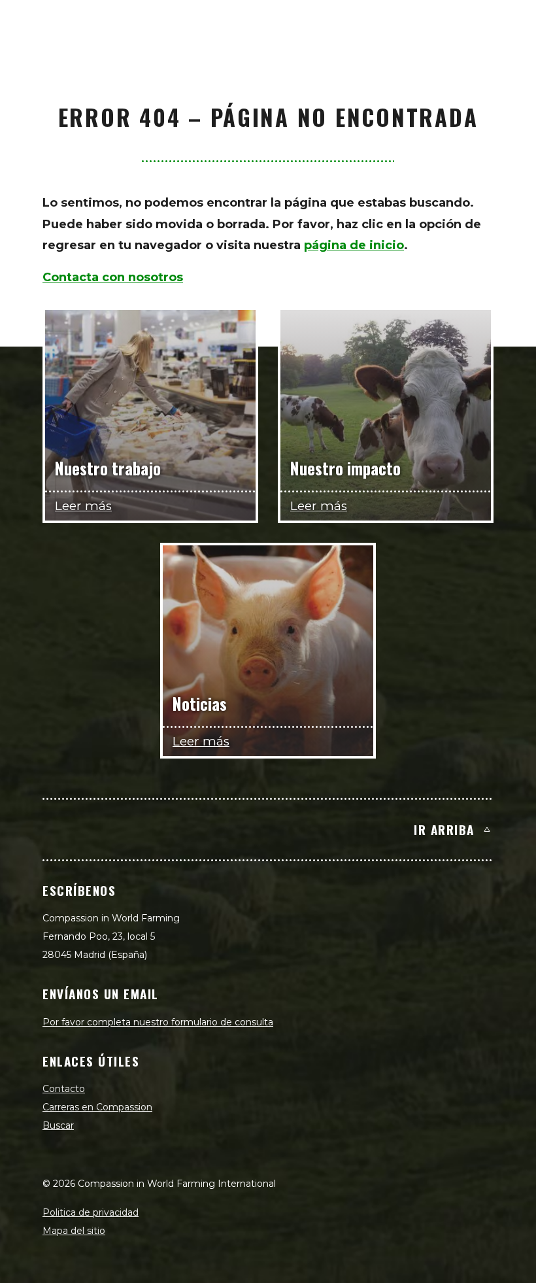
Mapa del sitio (73, 1231)
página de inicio (354, 245)
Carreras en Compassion (97, 1107)
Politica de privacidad (90, 1212)
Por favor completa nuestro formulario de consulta (157, 1022)
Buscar (58, 1125)
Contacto (63, 1089)
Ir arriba (444, 829)
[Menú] (511, 24)
